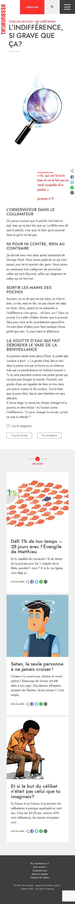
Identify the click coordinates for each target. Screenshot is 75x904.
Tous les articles (21, 21)
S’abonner (32, 7)
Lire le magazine (21, 426)
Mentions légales (40, 874)
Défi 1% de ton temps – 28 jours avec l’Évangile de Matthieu (36, 546)
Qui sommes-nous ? (40, 863)
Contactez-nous (40, 870)
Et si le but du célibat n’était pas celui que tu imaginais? (35, 791)
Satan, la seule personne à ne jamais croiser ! (37, 666)
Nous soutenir (39, 867)
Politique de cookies (39, 877)
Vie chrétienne (45, 21)
